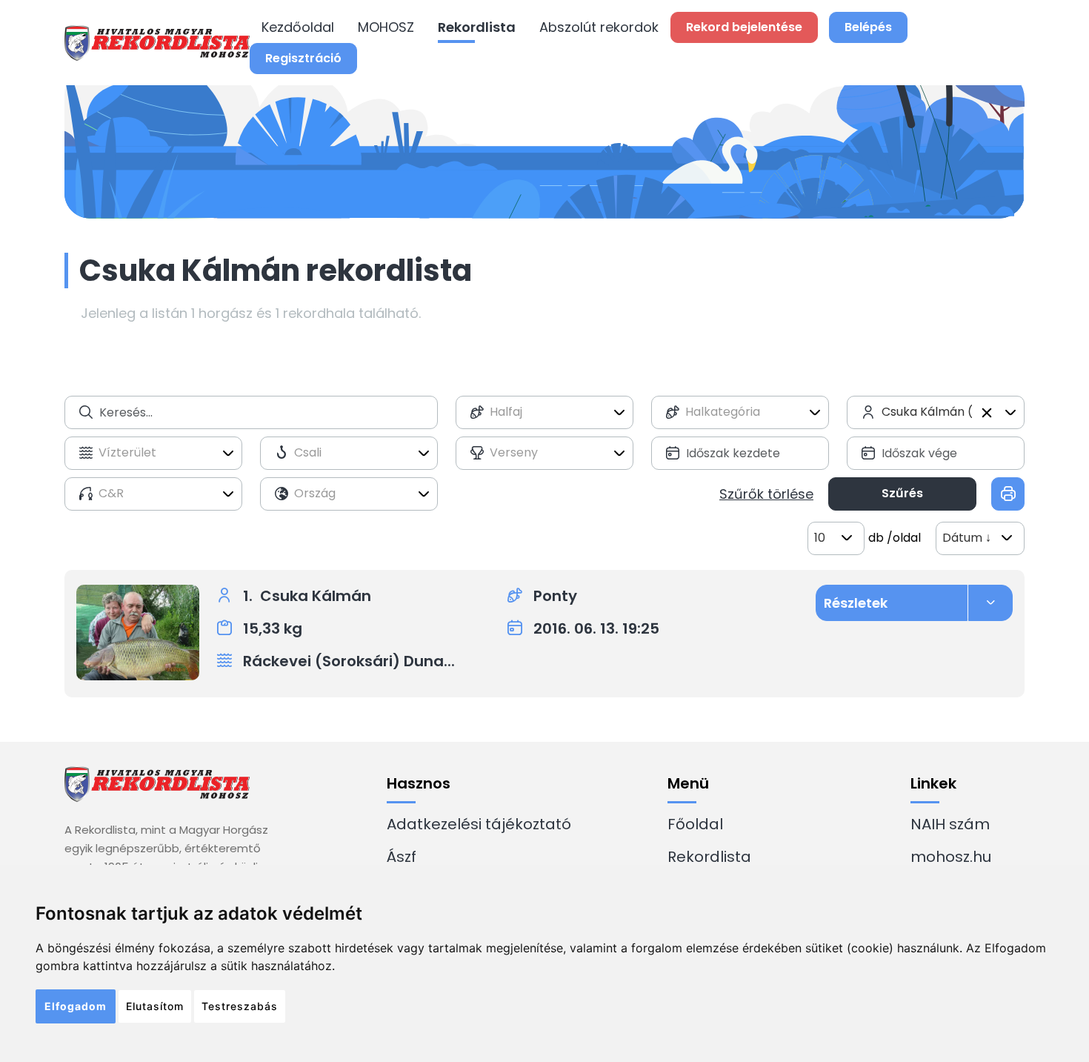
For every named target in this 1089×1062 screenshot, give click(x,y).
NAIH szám (950, 824)
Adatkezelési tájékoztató (479, 824)
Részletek (855, 603)
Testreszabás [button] (240, 1006)
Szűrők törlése (766, 494)
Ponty (555, 595)
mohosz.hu (950, 856)
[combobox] (544, 412)
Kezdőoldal (298, 27)
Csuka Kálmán (315, 595)
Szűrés (902, 493)
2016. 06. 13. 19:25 (596, 628)
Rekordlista (477, 27)
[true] (1008, 494)
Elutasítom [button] (155, 1006)
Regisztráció (303, 58)
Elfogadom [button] (75, 1006)
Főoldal (695, 824)
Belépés (868, 27)
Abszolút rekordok (599, 27)
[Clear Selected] (987, 413)
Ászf (401, 856)
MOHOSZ (386, 27)
